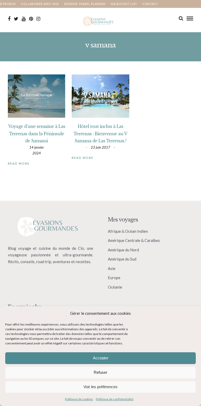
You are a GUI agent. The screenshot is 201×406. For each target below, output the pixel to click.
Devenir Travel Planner (84, 4)
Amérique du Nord (123, 249)
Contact (150, 4)
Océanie (115, 287)
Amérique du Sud (122, 259)
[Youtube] (24, 19)
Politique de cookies (79, 399)
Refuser (100, 372)
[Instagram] (38, 19)
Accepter (100, 358)
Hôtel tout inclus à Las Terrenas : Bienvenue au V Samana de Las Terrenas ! (100, 133)
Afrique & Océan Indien (128, 231)
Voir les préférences (100, 387)
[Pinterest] (31, 19)
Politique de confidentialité (114, 399)
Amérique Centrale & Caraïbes (134, 240)
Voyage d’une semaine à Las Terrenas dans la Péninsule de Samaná (36, 133)
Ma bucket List (124, 4)
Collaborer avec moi (40, 4)
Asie (111, 268)
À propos (8, 4)
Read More (19, 163)
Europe (114, 277)
